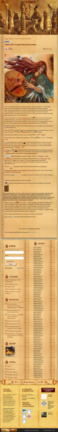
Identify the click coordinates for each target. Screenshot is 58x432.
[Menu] (3, 2)
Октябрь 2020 (37, 348)
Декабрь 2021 (37, 333)
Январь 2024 (37, 303)
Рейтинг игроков (12, 375)
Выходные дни (33, 170)
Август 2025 (37, 269)
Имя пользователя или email (12, 249)
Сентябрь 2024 (38, 288)
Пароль (7, 255)
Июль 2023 (36, 314)
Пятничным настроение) (30, 153)
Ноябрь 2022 (37, 324)
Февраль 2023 (37, 319)
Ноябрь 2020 (37, 346)
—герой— (22, 160)
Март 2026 (36, 256)
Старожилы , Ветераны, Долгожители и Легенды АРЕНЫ (15, 335)
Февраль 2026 (37, 258)
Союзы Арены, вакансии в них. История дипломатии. (15, 316)
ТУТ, (37, 134)
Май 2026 (36, 253)
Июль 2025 (36, 271)
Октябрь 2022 (37, 326)
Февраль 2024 (37, 301)
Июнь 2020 (36, 350)
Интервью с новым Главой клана (30, 123)
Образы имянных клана (13, 289)
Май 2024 (36, 296)
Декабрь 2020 (37, 344)
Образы (24, 170)
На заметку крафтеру (14, 331)
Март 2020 (36, 355)
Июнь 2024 (36, 294)
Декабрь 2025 (37, 262)
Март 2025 (36, 278)
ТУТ (43, 137)
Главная (6, 38)
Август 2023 (37, 312)
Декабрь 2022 (37, 323)
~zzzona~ (18, 147)
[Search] (55, 2)
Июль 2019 (36, 366)
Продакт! (41, 156)
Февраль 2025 (37, 280)
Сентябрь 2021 (38, 335)
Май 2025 (36, 274)
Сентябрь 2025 (38, 267)
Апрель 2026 (37, 254)
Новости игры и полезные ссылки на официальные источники (15, 305)
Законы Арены (12, 372)
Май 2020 (36, 351)
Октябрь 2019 (37, 360)
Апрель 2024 (37, 297)
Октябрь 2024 (37, 287)
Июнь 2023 (36, 315)
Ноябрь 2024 (37, 285)
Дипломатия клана (11, 284)
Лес (28, 170)
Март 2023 (36, 317)
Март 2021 (36, 341)
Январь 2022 (37, 332)
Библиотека (11, 369)
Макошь (10, 48)
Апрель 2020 (37, 353)
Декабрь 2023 (37, 305)
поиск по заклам (16, 172)
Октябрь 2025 (37, 265)
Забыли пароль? (20, 268)
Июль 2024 (36, 292)
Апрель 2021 (37, 339)
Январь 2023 (37, 321)
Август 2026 (37, 247)
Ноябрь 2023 (37, 306)
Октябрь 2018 (37, 377)
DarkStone (25, 132)
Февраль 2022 (37, 330)
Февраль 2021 (37, 342)
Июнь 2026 (36, 251)
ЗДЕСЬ (43, 134)
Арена (9, 366)
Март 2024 (36, 299)
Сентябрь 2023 (38, 310)
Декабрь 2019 (37, 359)
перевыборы (25, 118)
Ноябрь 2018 (37, 375)
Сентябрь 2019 (38, 362)
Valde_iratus (44, 158)
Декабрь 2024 (37, 283)
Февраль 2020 (37, 357)
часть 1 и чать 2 (47, 143)
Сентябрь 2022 (38, 328)
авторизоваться (32, 232)
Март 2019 (36, 368)
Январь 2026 (37, 260)
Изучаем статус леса (14, 324)
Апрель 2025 (37, 276)
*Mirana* (14, 160)
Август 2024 (37, 290)
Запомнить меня (10, 261)
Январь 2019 (37, 371)
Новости (11, 38)
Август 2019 (37, 364)
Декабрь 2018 (37, 373)
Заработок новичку (13, 321)
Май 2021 (36, 337)
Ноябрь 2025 (37, 263)
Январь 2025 (37, 281)
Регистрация (8, 268)
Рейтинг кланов (12, 377)
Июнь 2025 (36, 272)
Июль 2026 (36, 249)
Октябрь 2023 (37, 308)
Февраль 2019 (37, 369)
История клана (10, 286)
